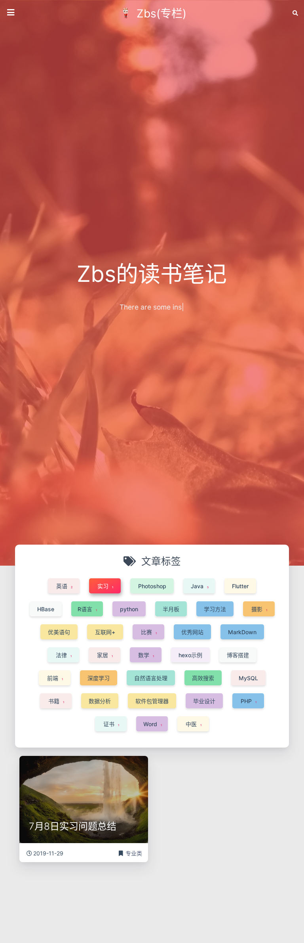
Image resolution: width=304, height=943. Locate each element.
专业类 (133, 853)
